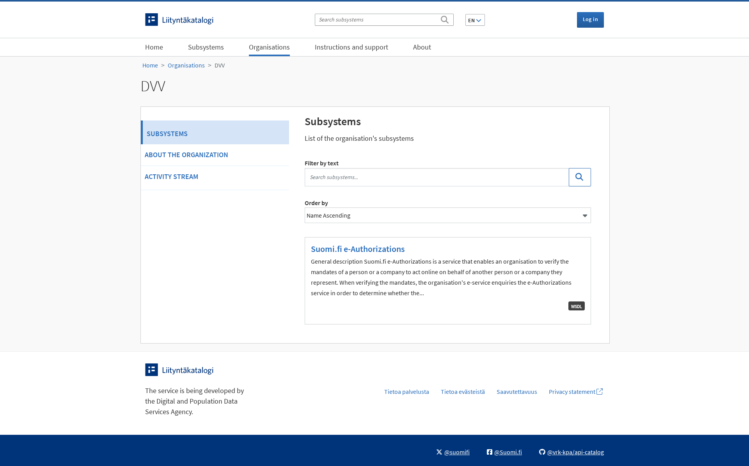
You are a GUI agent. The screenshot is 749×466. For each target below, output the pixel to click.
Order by (316, 203)
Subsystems (206, 47)
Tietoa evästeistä (463, 391)
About (422, 47)
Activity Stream (171, 176)
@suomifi (457, 452)
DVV (220, 65)
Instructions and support (351, 47)
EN (472, 20)
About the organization (186, 154)
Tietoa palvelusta (406, 391)
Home (154, 47)
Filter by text (322, 163)
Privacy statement (572, 391)
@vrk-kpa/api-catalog (575, 452)
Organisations (269, 47)
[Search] (445, 18)
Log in (590, 19)
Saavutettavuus (517, 391)
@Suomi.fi (508, 452)
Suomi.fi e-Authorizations (358, 248)
